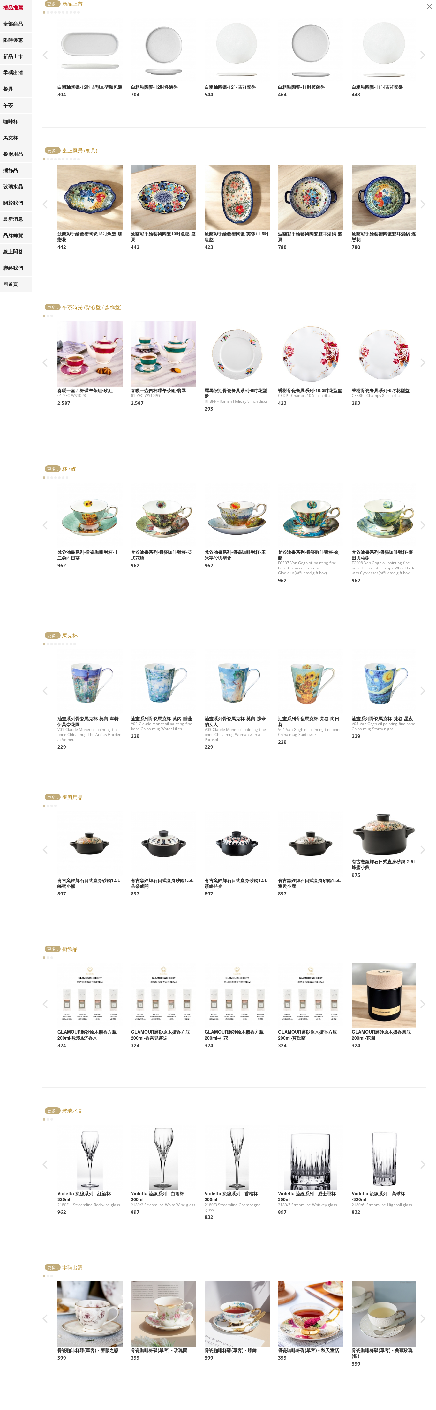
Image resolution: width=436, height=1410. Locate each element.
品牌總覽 (13, 235)
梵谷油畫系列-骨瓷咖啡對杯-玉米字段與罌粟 (235, 554)
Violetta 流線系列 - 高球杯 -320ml (378, 1196)
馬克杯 (10, 137)
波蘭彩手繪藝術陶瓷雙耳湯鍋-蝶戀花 (384, 236)
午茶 (8, 105)
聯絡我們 (13, 268)
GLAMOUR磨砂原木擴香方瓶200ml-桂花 (234, 1034)
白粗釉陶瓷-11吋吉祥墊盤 (377, 87)
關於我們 (13, 202)
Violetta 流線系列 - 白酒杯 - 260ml (159, 1196)
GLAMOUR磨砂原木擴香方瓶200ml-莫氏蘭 (307, 1034)
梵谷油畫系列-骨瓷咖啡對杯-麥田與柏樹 (382, 554)
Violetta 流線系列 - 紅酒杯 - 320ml (85, 1196)
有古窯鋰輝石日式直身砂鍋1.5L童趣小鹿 (309, 883)
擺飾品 (10, 170)
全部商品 (13, 23)
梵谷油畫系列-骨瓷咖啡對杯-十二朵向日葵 (88, 554)
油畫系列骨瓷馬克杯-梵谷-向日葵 (308, 721)
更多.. (52, 4)
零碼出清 (13, 72)
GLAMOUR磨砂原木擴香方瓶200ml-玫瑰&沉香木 (87, 1034)
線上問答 (13, 251)
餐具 (8, 89)
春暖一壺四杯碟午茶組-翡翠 (158, 390)
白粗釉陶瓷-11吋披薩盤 (301, 87)
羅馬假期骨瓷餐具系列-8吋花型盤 (236, 393)
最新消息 (13, 219)
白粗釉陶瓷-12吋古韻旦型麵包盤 (89, 87)
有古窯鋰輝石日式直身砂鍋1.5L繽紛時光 (236, 883)
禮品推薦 (13, 7)
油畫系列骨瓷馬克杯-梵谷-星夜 (382, 718)
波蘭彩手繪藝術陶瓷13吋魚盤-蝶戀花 (89, 236)
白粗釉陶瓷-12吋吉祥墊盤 (230, 87)
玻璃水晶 (13, 186)
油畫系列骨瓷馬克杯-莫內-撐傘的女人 (235, 721)
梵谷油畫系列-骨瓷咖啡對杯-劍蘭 (308, 554)
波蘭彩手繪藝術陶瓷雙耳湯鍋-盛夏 (310, 236)
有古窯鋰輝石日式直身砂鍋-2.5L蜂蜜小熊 (384, 864)
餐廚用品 (13, 154)
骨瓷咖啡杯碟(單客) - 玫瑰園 (159, 1350)
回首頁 (10, 284)
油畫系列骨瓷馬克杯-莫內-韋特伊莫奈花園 (88, 721)
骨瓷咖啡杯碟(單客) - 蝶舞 (231, 1350)
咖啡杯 (10, 121)
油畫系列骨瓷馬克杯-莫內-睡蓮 (161, 718)
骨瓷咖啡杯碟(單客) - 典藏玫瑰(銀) (382, 1353)
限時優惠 (13, 40)
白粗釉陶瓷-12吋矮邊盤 (154, 87)
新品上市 (13, 56)
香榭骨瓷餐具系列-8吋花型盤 (381, 390)
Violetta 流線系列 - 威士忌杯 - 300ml (308, 1196)
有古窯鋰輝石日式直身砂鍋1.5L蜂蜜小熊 (88, 883)
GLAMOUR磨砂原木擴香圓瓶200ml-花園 (381, 1034)
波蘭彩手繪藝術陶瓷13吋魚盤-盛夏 (163, 236)
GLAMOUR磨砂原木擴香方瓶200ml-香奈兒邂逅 (160, 1034)
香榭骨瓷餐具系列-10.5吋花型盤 (310, 390)
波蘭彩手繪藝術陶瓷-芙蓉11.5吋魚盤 (237, 236)
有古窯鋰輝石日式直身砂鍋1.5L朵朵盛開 (162, 883)
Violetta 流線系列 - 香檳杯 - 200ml (233, 1196)
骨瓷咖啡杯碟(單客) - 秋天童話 (308, 1350)
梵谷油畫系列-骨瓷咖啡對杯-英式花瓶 (161, 554)
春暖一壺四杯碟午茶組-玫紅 (85, 390)
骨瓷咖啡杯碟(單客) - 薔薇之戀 (87, 1350)
